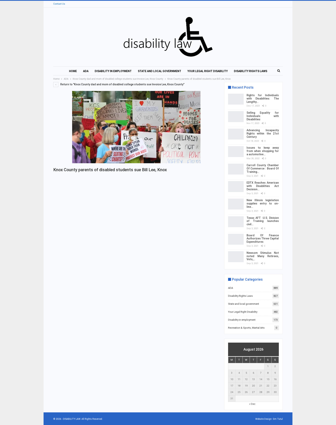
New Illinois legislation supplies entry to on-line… (263, 203)
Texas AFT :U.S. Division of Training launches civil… (263, 221)
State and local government (159, 71)
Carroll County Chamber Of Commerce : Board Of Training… (263, 168)
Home (73, 71)
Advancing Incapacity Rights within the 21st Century (263, 133)
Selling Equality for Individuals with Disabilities (263, 116)
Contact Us (59, 4)
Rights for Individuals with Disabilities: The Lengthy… (263, 98)
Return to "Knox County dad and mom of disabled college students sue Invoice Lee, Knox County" (122, 84)
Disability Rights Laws (250, 71)
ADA (85, 71)
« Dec (252, 403)
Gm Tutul (278, 419)
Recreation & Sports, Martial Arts (246, 327)
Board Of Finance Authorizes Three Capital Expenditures (263, 238)
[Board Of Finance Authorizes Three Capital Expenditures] (236, 239)
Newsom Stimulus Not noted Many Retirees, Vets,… (263, 256)
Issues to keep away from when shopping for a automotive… (263, 151)
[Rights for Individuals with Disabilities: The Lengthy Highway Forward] (236, 99)
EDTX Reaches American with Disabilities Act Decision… (263, 186)
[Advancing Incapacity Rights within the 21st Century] (236, 134)
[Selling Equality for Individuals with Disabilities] (236, 116)
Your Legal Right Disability (207, 71)
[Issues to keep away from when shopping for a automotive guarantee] (236, 151)
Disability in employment (113, 71)
